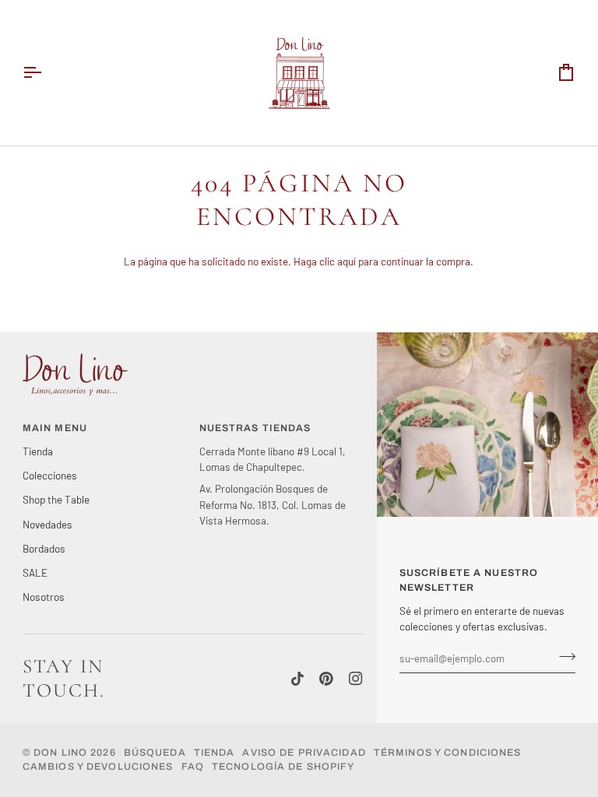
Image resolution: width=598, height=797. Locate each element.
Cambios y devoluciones (98, 766)
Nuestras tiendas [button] (255, 428)
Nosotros (44, 596)
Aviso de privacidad (303, 752)
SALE (35, 572)
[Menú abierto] (46, 73)
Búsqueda (155, 752)
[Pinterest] (326, 679)
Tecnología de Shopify (283, 766)
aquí (346, 261)
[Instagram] (356, 679)
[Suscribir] (562, 656)
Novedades (47, 524)
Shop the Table (56, 499)
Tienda (38, 451)
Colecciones (50, 475)
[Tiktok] (297, 679)
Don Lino (61, 752)
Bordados (44, 548)
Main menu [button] (55, 428)
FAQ (192, 766)
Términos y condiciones (448, 752)
